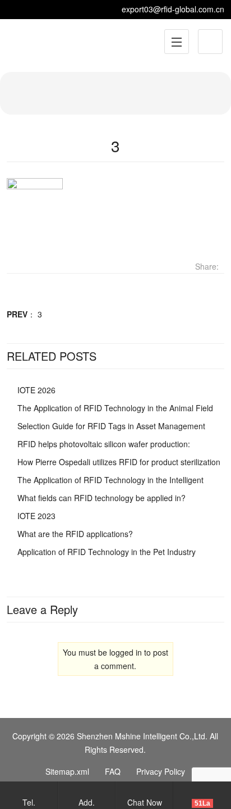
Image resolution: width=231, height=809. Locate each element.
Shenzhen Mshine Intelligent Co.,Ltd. (142, 736)
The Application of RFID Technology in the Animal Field (115, 407)
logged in (125, 652)
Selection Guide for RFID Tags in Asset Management (111, 425)
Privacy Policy (160, 771)
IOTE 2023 (36, 515)
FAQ (113, 771)
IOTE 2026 (36, 390)
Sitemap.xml (67, 771)
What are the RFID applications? (75, 533)
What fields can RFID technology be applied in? (101, 497)
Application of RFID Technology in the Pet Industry (106, 551)
